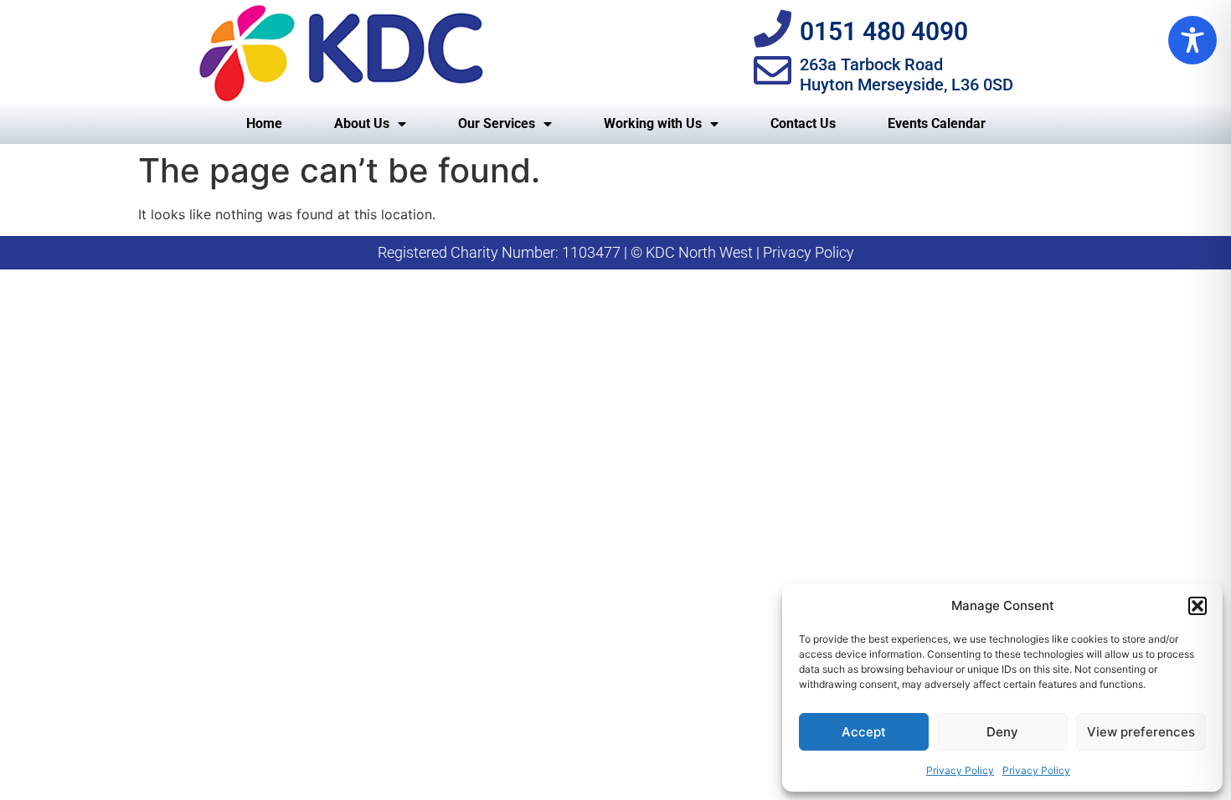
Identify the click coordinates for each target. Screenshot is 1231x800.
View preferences (1141, 732)
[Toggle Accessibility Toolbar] (1192, 40)
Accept (864, 732)
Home (264, 123)
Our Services (496, 123)
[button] (1197, 605)
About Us (361, 123)
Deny (1002, 732)
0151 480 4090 (884, 31)
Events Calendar (937, 123)
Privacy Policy (960, 770)
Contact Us (803, 123)
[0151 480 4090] (772, 29)
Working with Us (653, 123)
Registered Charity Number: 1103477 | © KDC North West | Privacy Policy (616, 252)
